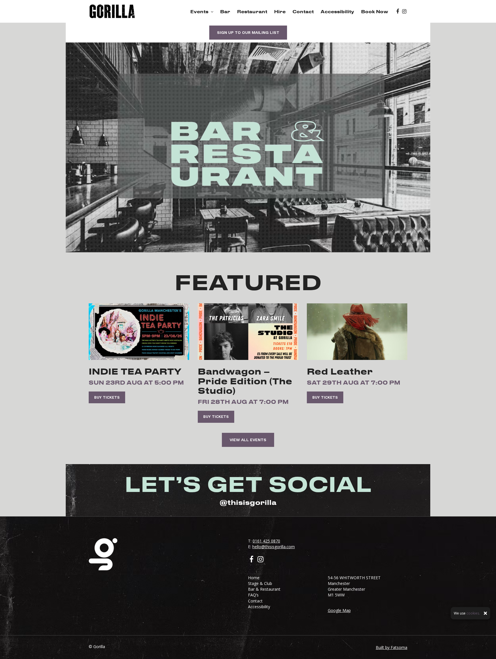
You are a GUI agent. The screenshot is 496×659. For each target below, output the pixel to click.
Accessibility (337, 11)
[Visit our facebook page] (397, 11)
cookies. (473, 613)
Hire (280, 11)
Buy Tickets (107, 397)
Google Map (339, 610)
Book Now (374, 11)
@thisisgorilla (248, 502)
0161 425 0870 (266, 541)
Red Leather (340, 371)
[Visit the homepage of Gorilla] (112, 11)
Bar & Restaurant (264, 589)
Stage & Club (260, 583)
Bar (225, 11)
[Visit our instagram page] (404, 11)
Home (253, 577)
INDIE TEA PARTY (135, 371)
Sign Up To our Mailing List (248, 32)
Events (199, 11)
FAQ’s (253, 595)
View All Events (248, 439)
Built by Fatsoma (391, 647)
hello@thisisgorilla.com (273, 546)
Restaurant (252, 11)
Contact (303, 11)
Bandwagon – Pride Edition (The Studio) (245, 381)
